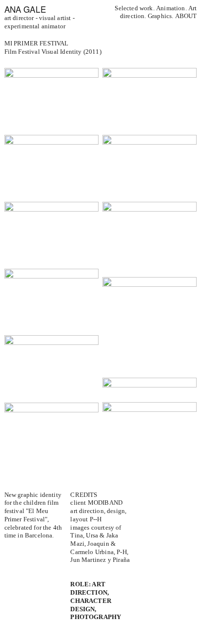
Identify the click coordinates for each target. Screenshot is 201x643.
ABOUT (186, 16)
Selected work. (134, 8)
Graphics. (161, 16)
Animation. (172, 8)
